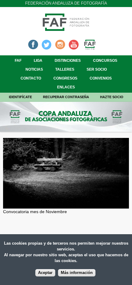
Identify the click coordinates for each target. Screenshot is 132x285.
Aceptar (45, 273)
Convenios (101, 78)
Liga (38, 60)
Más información (77, 273)
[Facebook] (33, 44)
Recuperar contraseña (66, 97)
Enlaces (66, 87)
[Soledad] (66, 205)
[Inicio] (66, 29)
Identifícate (20, 97)
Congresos (65, 78)
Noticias (34, 69)
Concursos (105, 60)
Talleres (64, 69)
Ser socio (97, 69)
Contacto (31, 78)
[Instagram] (60, 44)
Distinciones (68, 60)
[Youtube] (74, 44)
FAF (18, 60)
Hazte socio (111, 97)
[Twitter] (47, 44)
